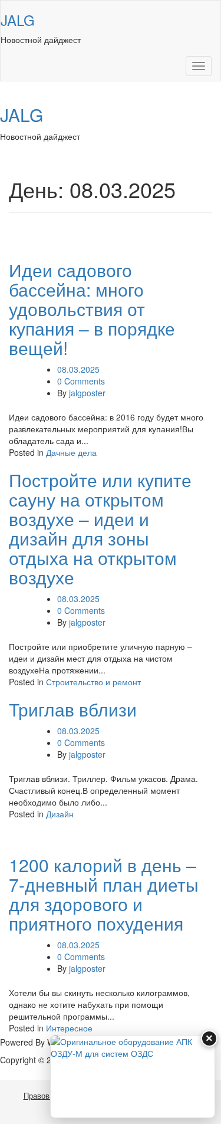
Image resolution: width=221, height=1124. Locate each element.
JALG (18, 19)
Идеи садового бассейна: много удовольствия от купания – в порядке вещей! (92, 308)
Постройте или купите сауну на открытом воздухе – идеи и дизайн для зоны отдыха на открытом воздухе (100, 528)
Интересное (69, 1028)
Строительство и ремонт (93, 682)
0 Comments (81, 381)
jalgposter (87, 393)
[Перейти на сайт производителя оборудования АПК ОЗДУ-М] (133, 1077)
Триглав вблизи (73, 709)
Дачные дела (71, 452)
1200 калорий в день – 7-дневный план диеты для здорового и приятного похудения (104, 894)
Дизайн (60, 814)
